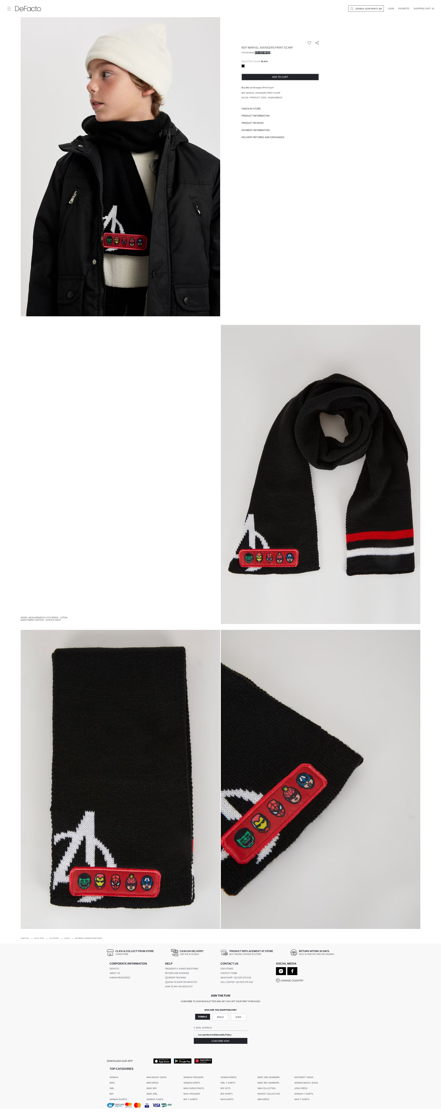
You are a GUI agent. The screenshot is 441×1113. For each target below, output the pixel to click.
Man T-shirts (302, 1099)
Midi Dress (152, 1082)
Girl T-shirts (227, 1082)
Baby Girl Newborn (269, 1077)
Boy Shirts (226, 1094)
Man (112, 1082)
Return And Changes (177, 973)
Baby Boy (152, 1088)
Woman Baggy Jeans (306, 1082)
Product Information (256, 115)
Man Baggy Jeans (157, 1077)
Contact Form (228, 973)
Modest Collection (269, 1094)
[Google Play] (183, 1061)
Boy (112, 1094)
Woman (114, 1077)
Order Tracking (177, 977)
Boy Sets (225, 1088)
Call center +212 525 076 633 (236, 982)
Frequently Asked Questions (181, 968)
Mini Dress (263, 1099)
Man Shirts (227, 1099)
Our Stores (226, 968)
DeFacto (114, 968)
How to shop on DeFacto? (182, 982)
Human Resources (120, 977)
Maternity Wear (303, 1077)
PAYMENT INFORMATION (256, 130)
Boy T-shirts (190, 1099)
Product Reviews (253, 123)
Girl (112, 1088)
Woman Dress (228, 1077)
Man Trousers (191, 1094)
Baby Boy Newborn (268, 1082)
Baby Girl (152, 1094)
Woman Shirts (191, 1082)
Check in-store (251, 108)
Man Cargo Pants (193, 1088)
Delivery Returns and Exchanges (263, 137)
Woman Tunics (155, 1099)
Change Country (292, 980)
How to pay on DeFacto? (179, 986)
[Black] (243, 65)
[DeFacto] (28, 8)
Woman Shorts (118, 1099)
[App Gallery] (203, 1061)
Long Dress (300, 1088)
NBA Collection (266, 1088)
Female (202, 1016)
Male (220, 1017)
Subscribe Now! (220, 1041)
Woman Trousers (193, 1077)
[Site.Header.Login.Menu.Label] (9, 9)
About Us (115, 973)
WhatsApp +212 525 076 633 (235, 977)
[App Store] (162, 1061)
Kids (238, 1017)
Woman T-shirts (303, 1094)
